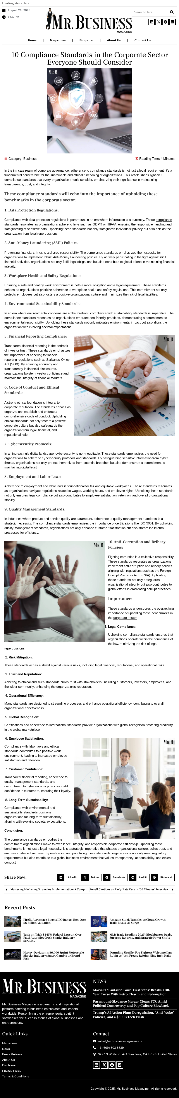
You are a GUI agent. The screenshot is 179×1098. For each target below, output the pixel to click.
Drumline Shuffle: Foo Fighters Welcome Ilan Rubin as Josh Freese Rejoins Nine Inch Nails (141, 954)
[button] (68, 877)
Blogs (83, 40)
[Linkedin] (151, 22)
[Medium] (172, 22)
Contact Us (142, 40)
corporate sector (125, 617)
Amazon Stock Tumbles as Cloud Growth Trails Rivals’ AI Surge (138, 921)
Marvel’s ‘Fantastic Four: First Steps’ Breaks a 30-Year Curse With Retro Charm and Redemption (131, 992)
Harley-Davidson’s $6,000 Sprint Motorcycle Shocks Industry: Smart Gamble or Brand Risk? (53, 956)
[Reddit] (165, 22)
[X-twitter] (158, 22)
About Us (114, 40)
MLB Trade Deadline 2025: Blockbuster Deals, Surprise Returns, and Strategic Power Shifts (141, 936)
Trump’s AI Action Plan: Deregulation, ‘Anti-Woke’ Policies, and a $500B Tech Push (133, 1015)
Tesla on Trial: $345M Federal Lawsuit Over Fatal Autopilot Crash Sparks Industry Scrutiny (52, 938)
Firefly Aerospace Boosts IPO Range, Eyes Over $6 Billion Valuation (54, 921)
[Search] (172, 12)
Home (32, 40)
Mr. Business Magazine (133, 1088)
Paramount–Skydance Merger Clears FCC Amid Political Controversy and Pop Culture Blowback (131, 1003)
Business (30, 158)
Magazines (58, 40)
